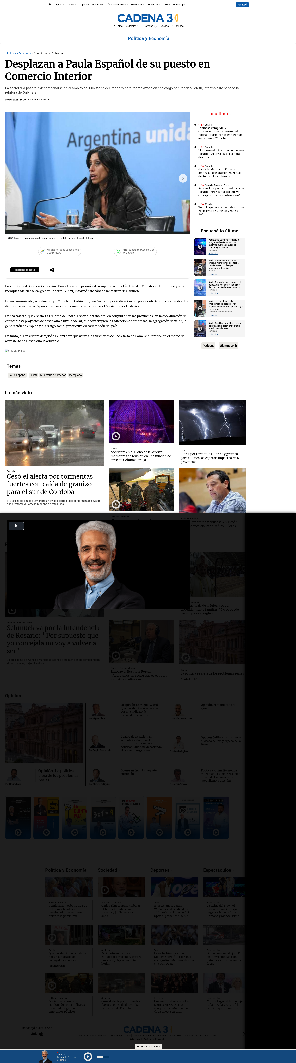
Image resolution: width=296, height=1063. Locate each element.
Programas (98, 4)
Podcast (208, 345)
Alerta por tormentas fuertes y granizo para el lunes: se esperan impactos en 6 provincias (210, 458)
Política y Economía (19, 53)
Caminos (72, 4)
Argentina (131, 26)
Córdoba (148, 26)
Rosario (165, 26)
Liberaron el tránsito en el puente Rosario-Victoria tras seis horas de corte (221, 154)
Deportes (59, 4)
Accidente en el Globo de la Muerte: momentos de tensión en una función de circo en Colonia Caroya (141, 456)
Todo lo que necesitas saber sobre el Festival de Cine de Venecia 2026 (221, 211)
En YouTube (154, 4)
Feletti (33, 375)
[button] (183, 178)
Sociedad (209, 147)
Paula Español (17, 375)
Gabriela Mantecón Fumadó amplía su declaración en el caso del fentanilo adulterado (220, 173)
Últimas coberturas (118, 4)
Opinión (85, 4)
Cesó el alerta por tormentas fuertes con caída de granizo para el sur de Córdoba (50, 484)
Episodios (213, 253)
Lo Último (118, 26)
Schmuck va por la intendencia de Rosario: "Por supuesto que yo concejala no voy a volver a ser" (221, 192)
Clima (167, 4)
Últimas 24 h (137, 4)
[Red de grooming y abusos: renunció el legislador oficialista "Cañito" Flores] (212, 490)
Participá (242, 4)
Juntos (208, 125)
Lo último (218, 113)
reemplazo (75, 375)
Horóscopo (179, 4)
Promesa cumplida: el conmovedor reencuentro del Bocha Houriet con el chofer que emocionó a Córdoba (220, 133)
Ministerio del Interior (53, 375)
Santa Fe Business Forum (217, 185)
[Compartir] (52, 270)
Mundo (180, 26)
